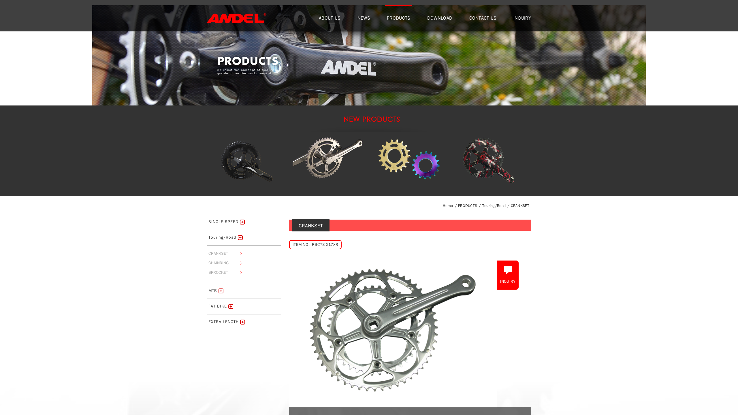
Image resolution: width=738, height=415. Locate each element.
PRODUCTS (398, 18)
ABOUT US (329, 18)
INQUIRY (522, 18)
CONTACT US (483, 18)
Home (448, 205)
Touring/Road (494, 205)
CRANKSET (520, 205)
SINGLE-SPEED (223, 221)
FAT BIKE (217, 306)
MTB (212, 290)
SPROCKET (218, 272)
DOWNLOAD (439, 18)
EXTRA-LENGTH (223, 321)
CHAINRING (218, 263)
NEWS (363, 18)
